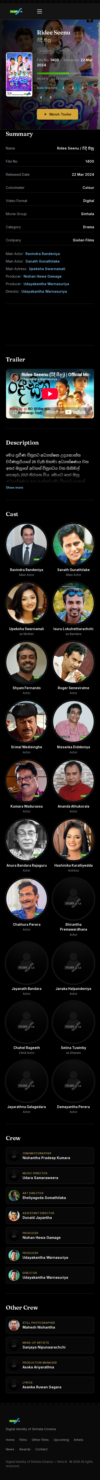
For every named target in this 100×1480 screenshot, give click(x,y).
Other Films (40, 1440)
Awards (25, 1449)
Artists (78, 1440)
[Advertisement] (50, 324)
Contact (41, 1449)
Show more (14, 487)
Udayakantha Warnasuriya (46, 284)
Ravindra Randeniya (42, 254)
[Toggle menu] (39, 11)
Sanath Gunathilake (42, 261)
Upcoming (61, 1440)
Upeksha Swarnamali (47, 269)
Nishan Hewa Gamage (43, 276)
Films (23, 1440)
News (10, 1449)
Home (10, 1440)
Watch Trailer (60, 114)
